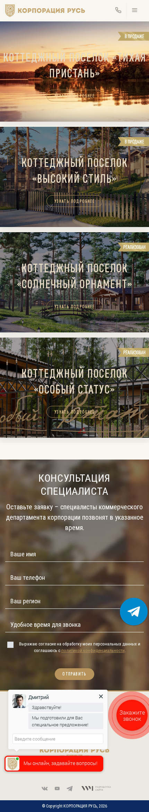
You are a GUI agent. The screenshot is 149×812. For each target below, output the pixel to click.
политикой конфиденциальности (93, 650)
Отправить (74, 674)
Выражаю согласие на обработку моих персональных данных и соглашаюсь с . (79, 647)
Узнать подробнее (74, 95)
